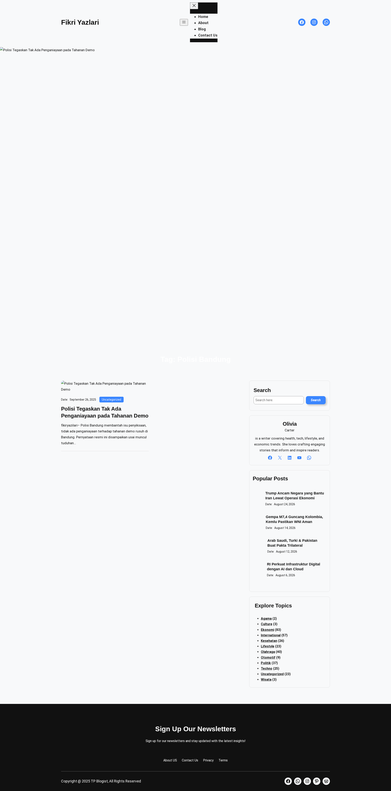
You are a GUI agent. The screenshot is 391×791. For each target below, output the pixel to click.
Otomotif (268, 657)
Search (316, 400)
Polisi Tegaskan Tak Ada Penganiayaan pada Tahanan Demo (104, 412)
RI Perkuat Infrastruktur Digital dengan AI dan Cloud (293, 566)
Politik (266, 663)
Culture (266, 624)
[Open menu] (184, 22)
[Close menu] (194, 5)
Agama (266, 618)
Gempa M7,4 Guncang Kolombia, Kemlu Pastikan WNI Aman (294, 519)
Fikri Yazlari (80, 22)
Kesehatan (269, 641)
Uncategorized (111, 399)
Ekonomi (267, 630)
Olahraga (268, 652)
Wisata (266, 679)
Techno (266, 668)
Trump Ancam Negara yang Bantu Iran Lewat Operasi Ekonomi (294, 495)
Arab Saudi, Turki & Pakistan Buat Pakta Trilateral (292, 542)
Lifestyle (267, 646)
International (271, 635)
